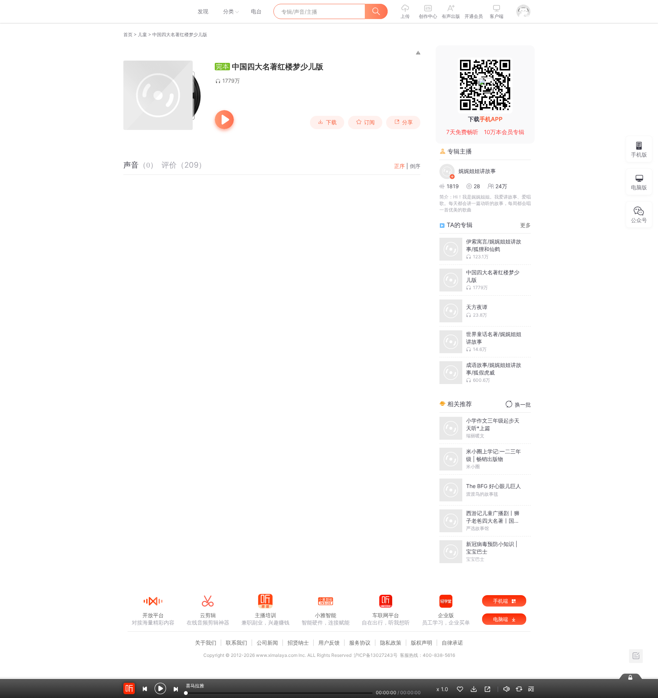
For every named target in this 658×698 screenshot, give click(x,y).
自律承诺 (452, 642)
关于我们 (205, 642)
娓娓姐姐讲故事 (477, 171)
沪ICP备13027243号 (376, 655)
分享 (407, 122)
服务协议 (360, 642)
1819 (453, 186)
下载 (331, 122)
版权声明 (421, 642)
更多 (525, 225)
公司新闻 (267, 642)
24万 (501, 186)
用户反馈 (329, 642)
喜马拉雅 (152, 11)
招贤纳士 (298, 642)
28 (477, 186)
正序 (399, 166)
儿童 (142, 34)
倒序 (415, 166)
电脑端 (501, 619)
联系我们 (236, 642)
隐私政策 (390, 642)
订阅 (369, 122)
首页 (128, 34)
